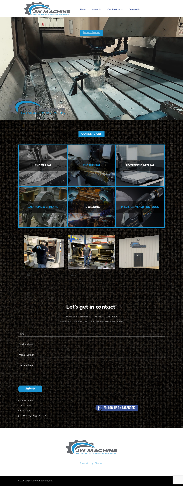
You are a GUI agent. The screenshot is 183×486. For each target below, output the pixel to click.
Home (83, 10)
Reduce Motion (91, 32)
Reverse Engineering (140, 165)
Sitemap (99, 463)
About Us (97, 10)
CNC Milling (43, 165)
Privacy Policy (86, 463)
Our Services (114, 10)
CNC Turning (91, 165)
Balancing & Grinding (43, 207)
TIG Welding (91, 207)
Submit (30, 388)
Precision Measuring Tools (140, 207)
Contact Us (134, 10)
